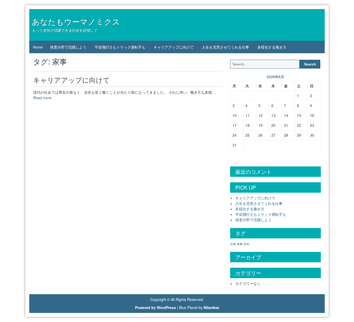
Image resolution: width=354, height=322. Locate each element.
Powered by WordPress (155, 307)
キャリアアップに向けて (174, 47)
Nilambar (211, 307)
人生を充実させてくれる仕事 (225, 47)
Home (38, 47)
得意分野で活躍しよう (68, 47)
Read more (42, 97)
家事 (240, 244)
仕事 (233, 244)
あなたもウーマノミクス (76, 21)
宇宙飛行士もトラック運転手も (120, 47)
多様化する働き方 (271, 47)
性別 (246, 244)
